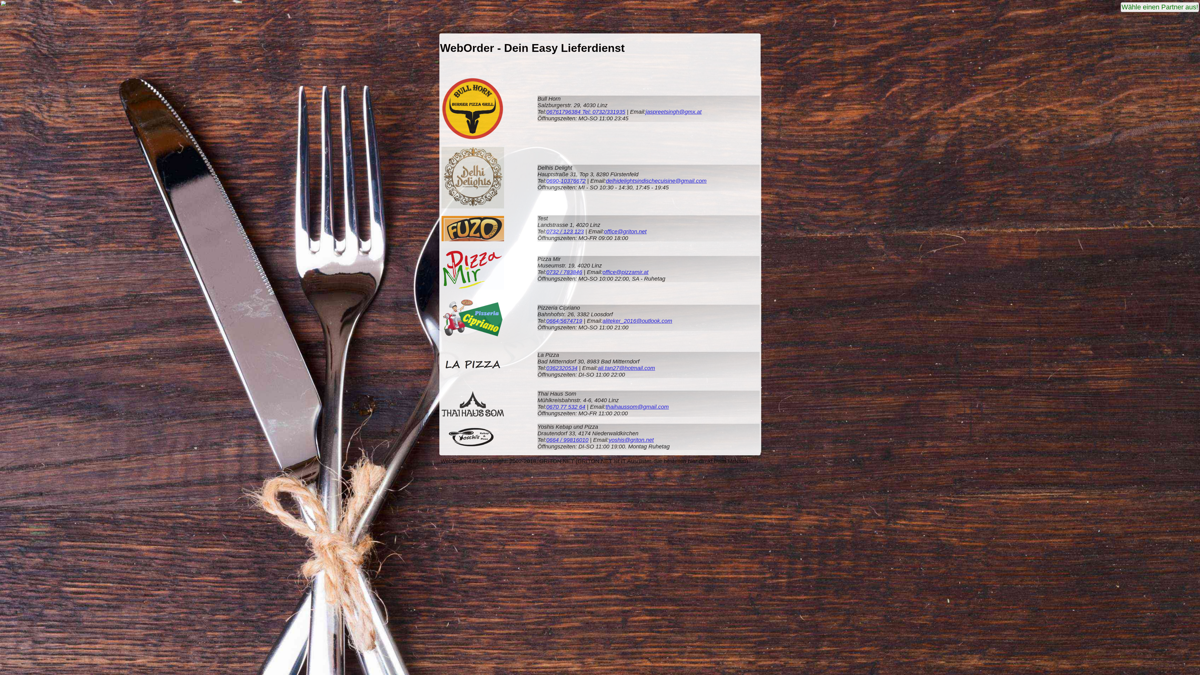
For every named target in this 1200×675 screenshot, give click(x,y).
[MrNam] (3, 5)
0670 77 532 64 (565, 407)
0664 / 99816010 (567, 440)
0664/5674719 (564, 321)
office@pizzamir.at (625, 272)
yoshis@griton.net (631, 440)
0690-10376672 (566, 181)
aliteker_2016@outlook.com (637, 321)
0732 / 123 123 (565, 231)
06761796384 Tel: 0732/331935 (585, 112)
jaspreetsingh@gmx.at (674, 112)
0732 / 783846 (564, 272)
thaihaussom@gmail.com (637, 407)
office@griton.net (625, 231)
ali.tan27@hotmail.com (626, 368)
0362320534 (562, 368)
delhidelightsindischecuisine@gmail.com (656, 181)
